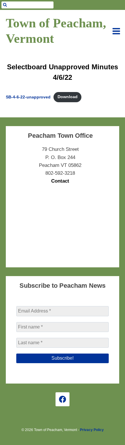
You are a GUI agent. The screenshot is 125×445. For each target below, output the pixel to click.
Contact (60, 181)
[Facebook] (62, 399)
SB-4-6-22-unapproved (28, 97)
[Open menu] (116, 31)
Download (68, 97)
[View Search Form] (27, 4)
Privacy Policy (92, 430)
